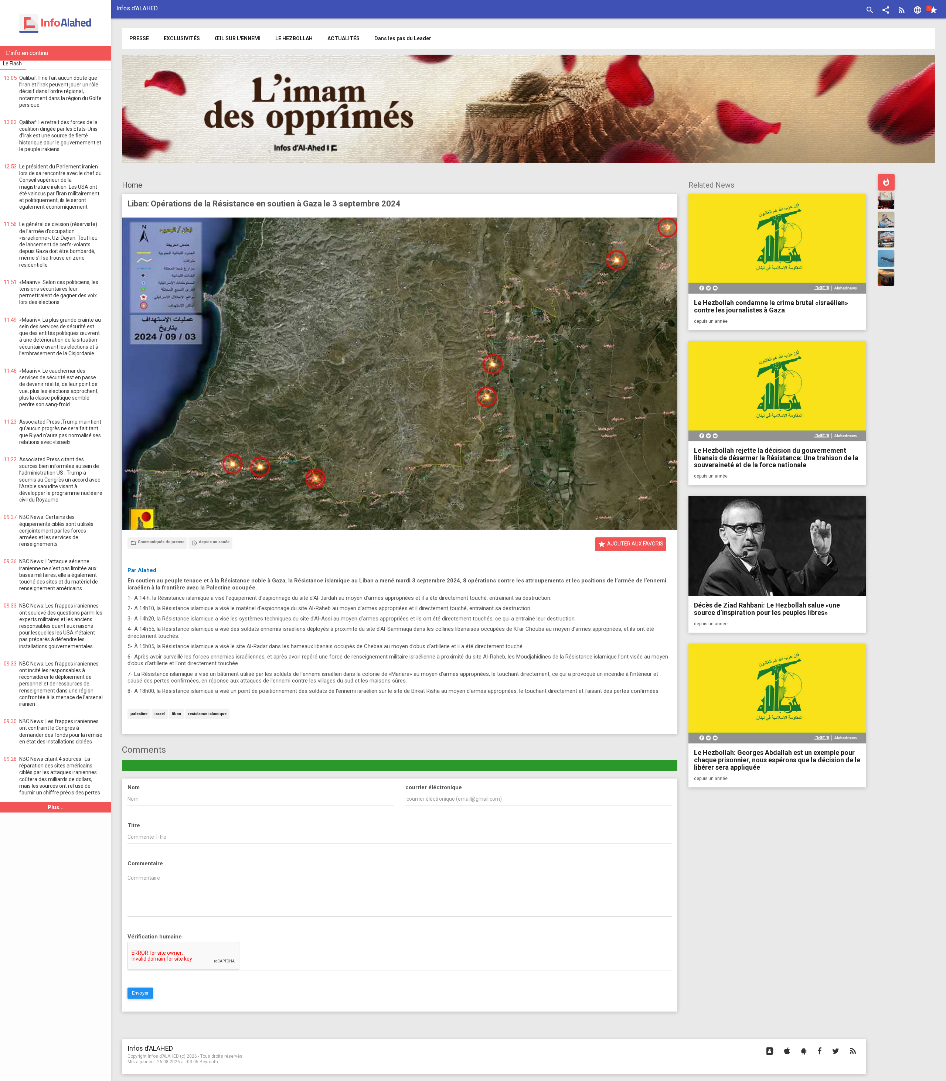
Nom (133, 787)
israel (159, 714)
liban (176, 714)
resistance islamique (207, 714)
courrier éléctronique (433, 787)
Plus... (56, 807)
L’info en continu (27, 53)
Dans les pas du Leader (402, 38)
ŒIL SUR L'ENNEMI (238, 38)
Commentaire (145, 863)
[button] (886, 11)
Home (132, 185)
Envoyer (140, 993)
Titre (133, 825)
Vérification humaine (154, 936)
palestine (138, 714)
